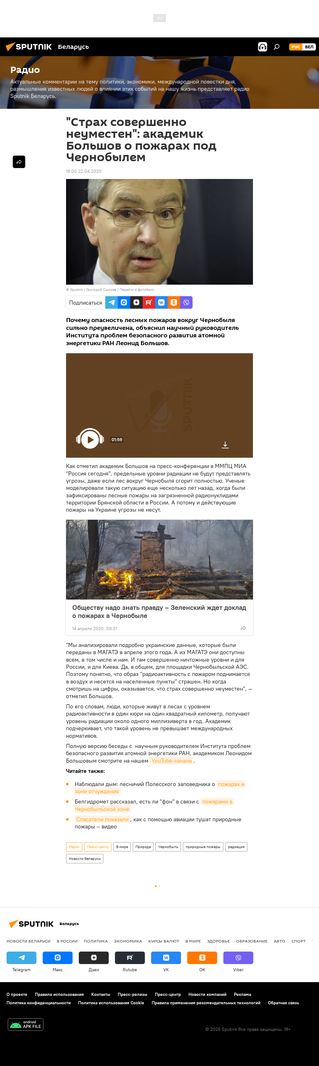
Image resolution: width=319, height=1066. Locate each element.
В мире (122, 846)
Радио (74, 846)
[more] (243, 628)
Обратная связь (283, 1003)
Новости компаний (207, 994)
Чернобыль (168, 846)
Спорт (299, 941)
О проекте (17, 994)
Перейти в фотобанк (137, 289)
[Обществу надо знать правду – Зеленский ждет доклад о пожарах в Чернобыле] (159, 560)
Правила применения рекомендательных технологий (206, 1003)
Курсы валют (163, 941)
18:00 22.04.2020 (84, 171)
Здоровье (218, 941)
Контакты (100, 994)
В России (67, 941)
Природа (143, 846)
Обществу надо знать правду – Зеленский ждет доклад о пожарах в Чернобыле (159, 611)
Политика (96, 941)
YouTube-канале (171, 760)
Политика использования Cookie (111, 1003)
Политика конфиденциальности (39, 1003)
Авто (279, 941)
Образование (252, 941)
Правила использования (59, 994)
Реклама (242, 994)
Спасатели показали (102, 819)
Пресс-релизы (132, 994)
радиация (236, 846)
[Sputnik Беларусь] (30, 52)
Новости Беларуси (85, 858)
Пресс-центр (98, 846)
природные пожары (203, 846)
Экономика (128, 941)
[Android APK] (25, 1025)
